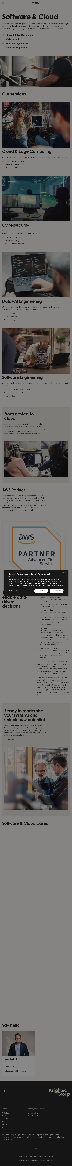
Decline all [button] (41, 591)
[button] (13, 591)
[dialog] (36, 583)
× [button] (65, 572)
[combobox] (63, 572)
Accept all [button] (56, 591)
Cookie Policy (58, 585)
